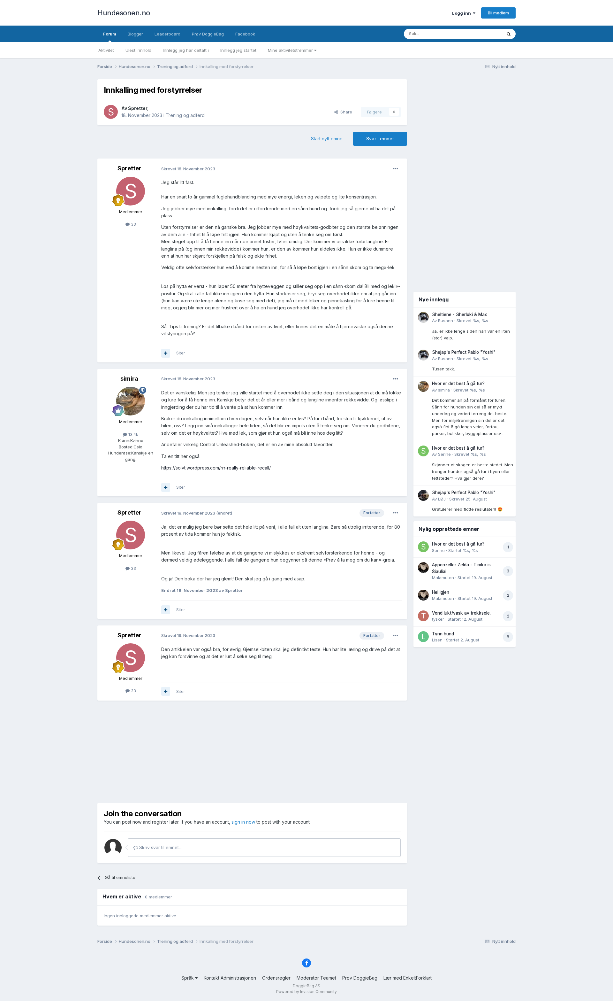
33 (133, 224)
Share (345, 111)
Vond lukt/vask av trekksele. (461, 613)
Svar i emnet (380, 138)
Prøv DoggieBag (208, 33)
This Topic (483, 33)
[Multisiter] (165, 353)
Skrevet (472, 320)
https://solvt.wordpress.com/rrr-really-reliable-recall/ (216, 467)
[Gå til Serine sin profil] (423, 451)
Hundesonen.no (123, 13)
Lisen (437, 639)
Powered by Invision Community (306, 991)
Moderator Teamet (316, 978)
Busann (445, 320)
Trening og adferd (185, 115)
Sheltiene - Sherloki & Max (459, 314)
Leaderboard (167, 33)
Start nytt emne (327, 138)
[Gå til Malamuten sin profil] (423, 567)
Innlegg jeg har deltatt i (186, 50)
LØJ (442, 498)
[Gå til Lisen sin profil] (423, 636)
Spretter (137, 108)
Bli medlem (498, 12)
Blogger (135, 33)
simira (129, 378)
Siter (180, 352)
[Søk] (509, 34)
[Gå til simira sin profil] (130, 401)
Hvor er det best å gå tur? (458, 383)
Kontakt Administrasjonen (230, 978)
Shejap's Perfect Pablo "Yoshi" (464, 352)
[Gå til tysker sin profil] (423, 615)
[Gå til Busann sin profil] (423, 317)
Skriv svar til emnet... (160, 847)
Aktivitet (106, 50)
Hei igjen (440, 592)
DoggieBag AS (306, 985)
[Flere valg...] (395, 169)
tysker (438, 619)
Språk (188, 978)
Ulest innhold (138, 50)
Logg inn (462, 13)
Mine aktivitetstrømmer (291, 50)
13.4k (132, 434)
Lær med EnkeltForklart (407, 978)
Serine (444, 454)
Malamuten (443, 577)
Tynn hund (443, 633)
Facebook (245, 33)
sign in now (243, 822)
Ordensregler (276, 978)
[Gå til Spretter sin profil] (111, 112)
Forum (109, 33)
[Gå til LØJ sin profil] (423, 495)
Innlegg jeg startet (238, 50)
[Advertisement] (252, 751)
